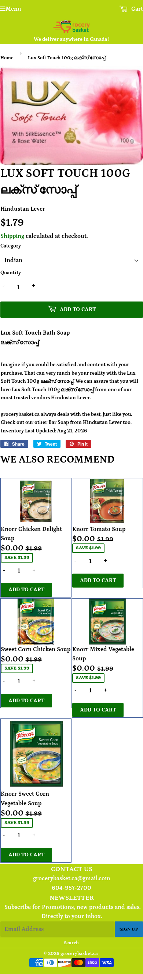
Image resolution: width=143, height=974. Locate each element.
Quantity (10, 273)
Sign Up (129, 929)
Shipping (12, 236)
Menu (13, 9)
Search (71, 943)
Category (10, 246)
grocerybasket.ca (79, 953)
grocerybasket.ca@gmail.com (71, 878)
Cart (136, 9)
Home (7, 58)
